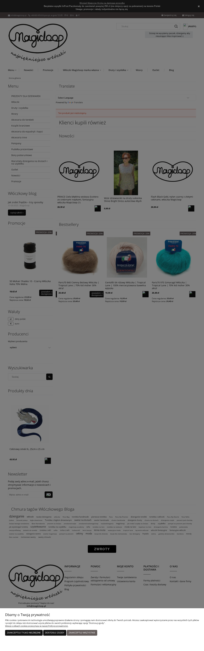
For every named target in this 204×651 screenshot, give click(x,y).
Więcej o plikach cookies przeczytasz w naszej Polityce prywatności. (36, 625)
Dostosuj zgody (54, 633)
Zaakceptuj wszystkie (82, 633)
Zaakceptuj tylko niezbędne (24, 633)
